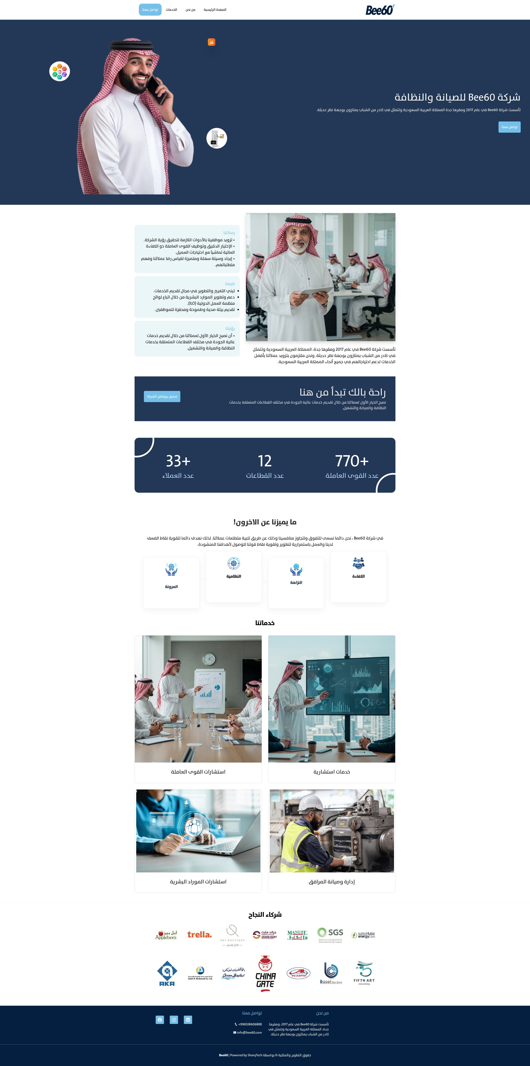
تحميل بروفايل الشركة (162, 396)
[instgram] (174, 1020)
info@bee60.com (249, 1032)
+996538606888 (250, 1024)
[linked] (188, 1020)
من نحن (190, 9)
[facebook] (160, 1020)
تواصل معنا (150, 9)
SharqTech (255, 1055)
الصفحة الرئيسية (215, 9)
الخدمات (171, 9)
